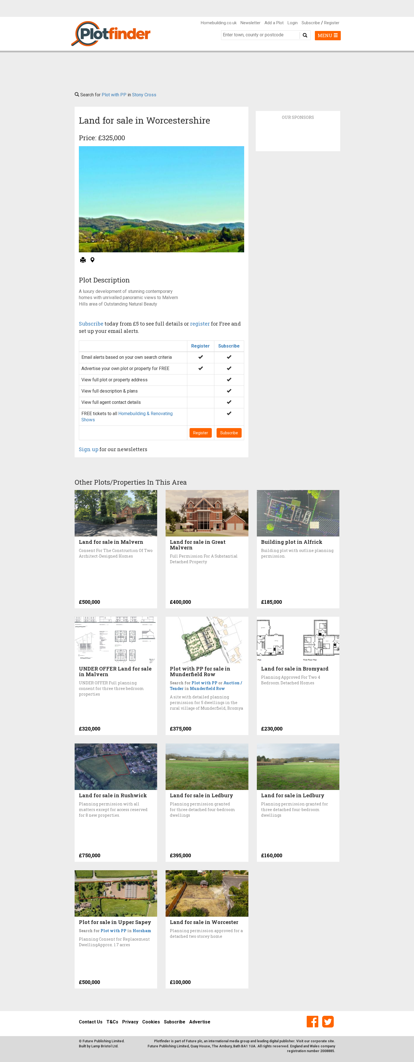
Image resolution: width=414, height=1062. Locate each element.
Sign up (88, 449)
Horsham (142, 930)
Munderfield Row (207, 688)
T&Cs (112, 1022)
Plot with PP (114, 94)
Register (331, 22)
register (200, 323)
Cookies (151, 1022)
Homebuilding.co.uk (219, 22)
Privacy (130, 1022)
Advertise (199, 1022)
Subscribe (311, 22)
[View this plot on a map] (92, 260)
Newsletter (251, 22)
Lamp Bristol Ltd (104, 1046)
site (331, 1041)
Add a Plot (274, 22)
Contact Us (91, 1022)
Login (293, 22)
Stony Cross (144, 94)
